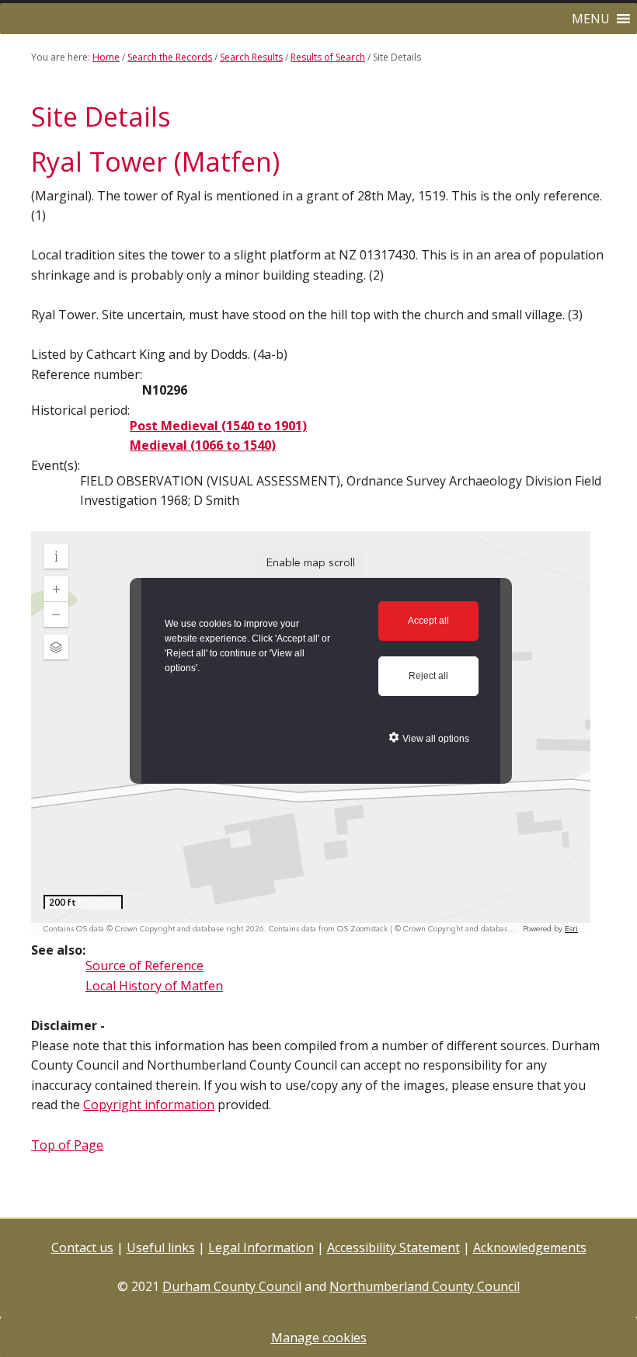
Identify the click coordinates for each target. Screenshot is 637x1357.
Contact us (82, 1247)
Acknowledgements (530, 1247)
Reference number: (86, 374)
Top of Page (67, 1144)
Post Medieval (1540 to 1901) (218, 425)
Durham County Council (231, 1286)
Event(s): (55, 465)
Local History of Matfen (154, 985)
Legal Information (261, 1247)
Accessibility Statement (393, 1247)
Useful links (161, 1247)
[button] (591, 18)
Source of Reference (144, 965)
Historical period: (80, 410)
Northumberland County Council (424, 1286)
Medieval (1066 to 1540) (203, 445)
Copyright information (148, 1104)
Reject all (428, 675)
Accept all (428, 620)
